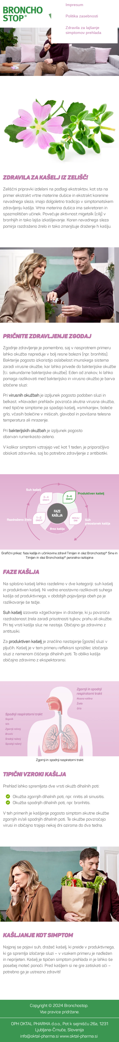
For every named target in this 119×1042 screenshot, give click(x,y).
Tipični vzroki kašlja (35, 774)
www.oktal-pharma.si (79, 1036)
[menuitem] (90, 30)
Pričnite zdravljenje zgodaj (47, 336)
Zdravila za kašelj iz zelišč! (46, 177)
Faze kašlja (21, 571)
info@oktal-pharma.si (39, 1036)
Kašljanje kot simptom (38, 935)
